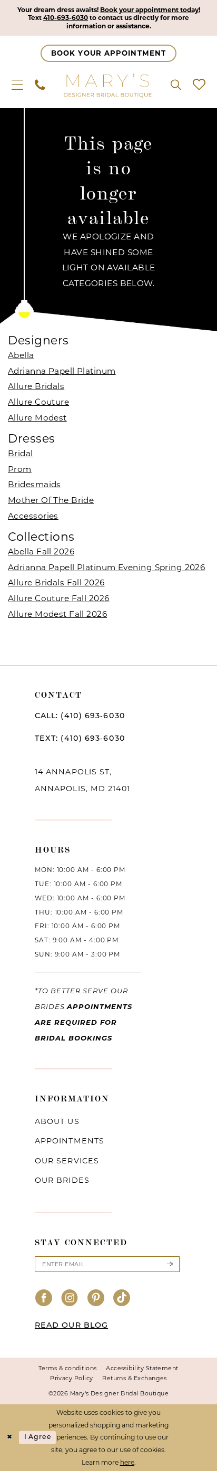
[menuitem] (17, 85)
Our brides (62, 1180)
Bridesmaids (34, 484)
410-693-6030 (65, 18)
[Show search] (176, 85)
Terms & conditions (67, 1368)
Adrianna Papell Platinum (62, 371)
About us (57, 1121)
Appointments (69, 1141)
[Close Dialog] (9, 1437)
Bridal (20, 453)
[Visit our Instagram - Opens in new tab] (70, 1298)
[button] (17, 85)
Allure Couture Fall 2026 (59, 598)
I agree (38, 1437)
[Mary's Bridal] (108, 85)
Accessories (33, 516)
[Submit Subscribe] (170, 1264)
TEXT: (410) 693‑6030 (80, 739)
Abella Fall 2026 (41, 551)
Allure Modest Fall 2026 (57, 614)
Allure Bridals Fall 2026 (56, 582)
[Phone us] (40, 85)
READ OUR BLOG (71, 1326)
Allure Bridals (36, 386)
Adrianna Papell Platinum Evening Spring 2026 (106, 567)
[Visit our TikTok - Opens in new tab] (122, 1298)
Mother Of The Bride (51, 500)
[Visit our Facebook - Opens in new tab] (44, 1298)
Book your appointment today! (150, 10)
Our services (67, 1160)
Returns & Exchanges (134, 1378)
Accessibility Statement (142, 1368)
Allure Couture (38, 402)
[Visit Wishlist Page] (199, 85)
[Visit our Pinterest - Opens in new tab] (96, 1298)
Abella (21, 355)
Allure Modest (37, 418)
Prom (20, 469)
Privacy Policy (71, 1378)
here (127, 1462)
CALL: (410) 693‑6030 (80, 716)
